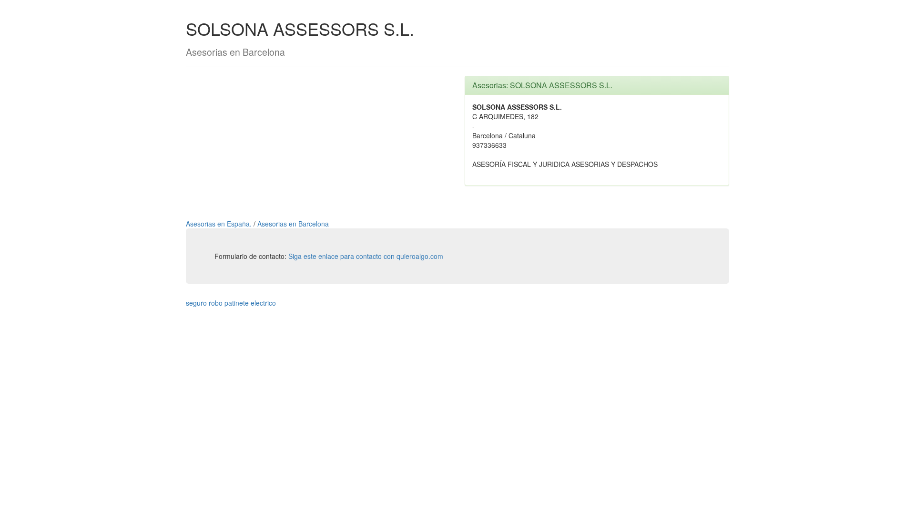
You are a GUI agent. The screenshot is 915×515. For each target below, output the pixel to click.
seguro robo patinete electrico (231, 303)
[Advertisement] (318, 142)
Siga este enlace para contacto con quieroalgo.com (365, 256)
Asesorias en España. (220, 223)
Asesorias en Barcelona (293, 223)
